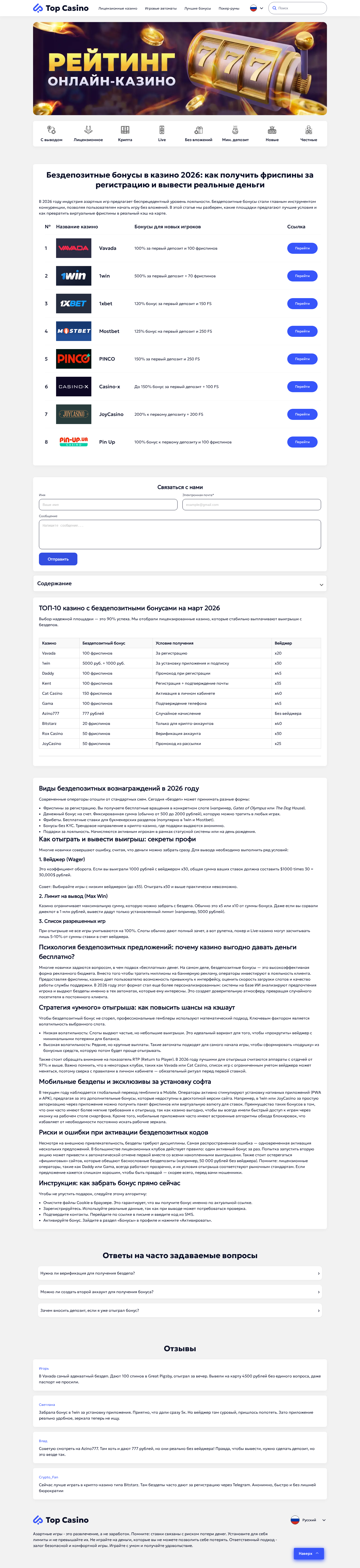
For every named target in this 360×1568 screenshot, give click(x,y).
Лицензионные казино (117, 8)
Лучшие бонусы (197, 8)
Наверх (305, 1553)
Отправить (58, 559)
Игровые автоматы (161, 8)
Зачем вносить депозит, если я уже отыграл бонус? (89, 1310)
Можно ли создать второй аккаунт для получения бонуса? (97, 1291)
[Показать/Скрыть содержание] (321, 583)
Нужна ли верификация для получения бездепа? (87, 1273)
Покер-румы (229, 8)
